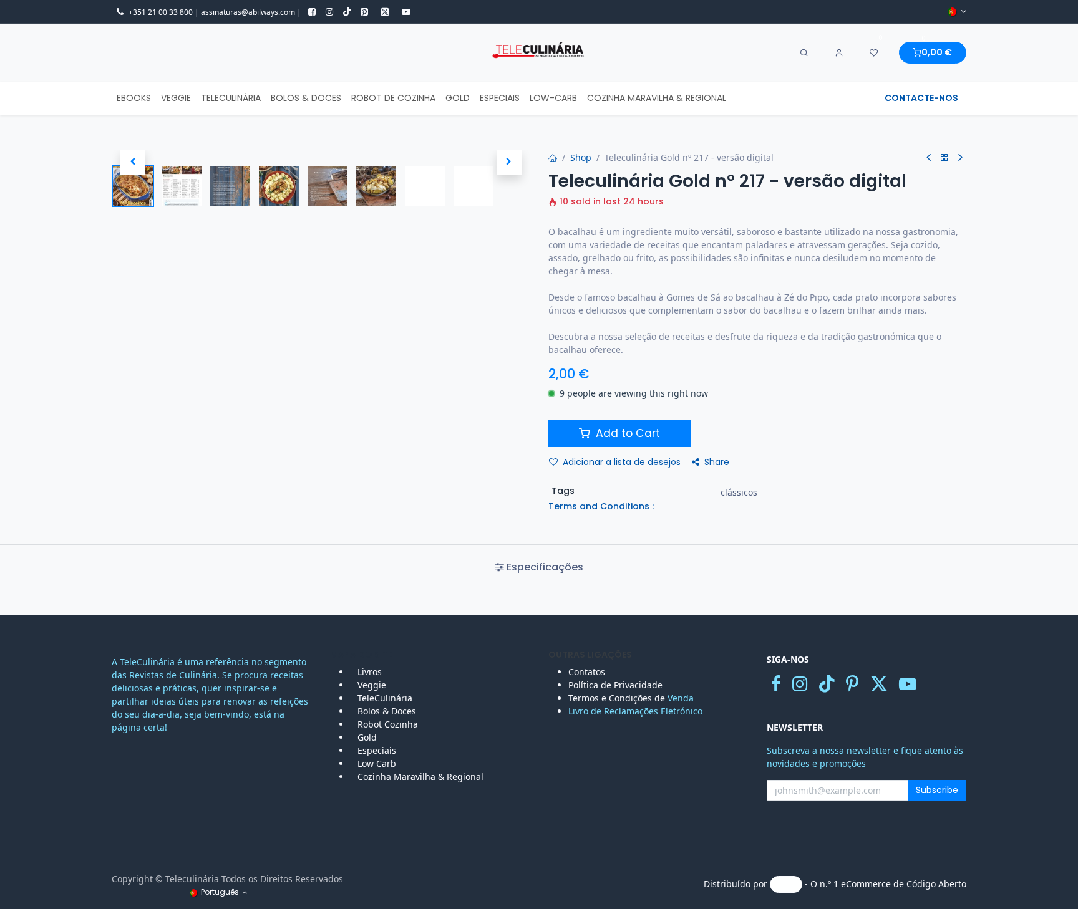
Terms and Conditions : (601, 506)
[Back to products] (944, 158)
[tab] (539, 567)
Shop (580, 157)
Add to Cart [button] (626, 433)
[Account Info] (839, 53)
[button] (132, 162)
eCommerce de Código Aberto (903, 884)
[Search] (804, 53)
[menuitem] (134, 98)
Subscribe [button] (937, 790)
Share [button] (716, 462)
